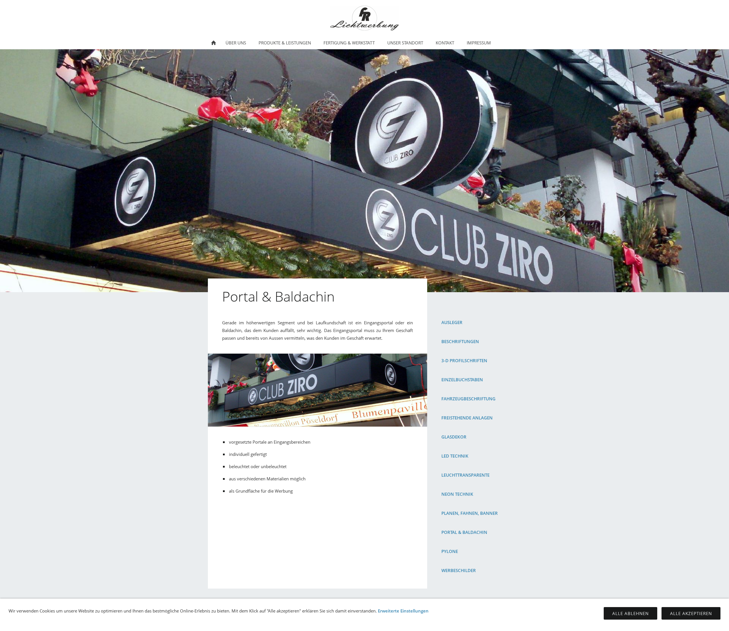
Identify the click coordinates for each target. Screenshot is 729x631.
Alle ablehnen (630, 613)
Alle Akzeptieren (691, 613)
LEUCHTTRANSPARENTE (465, 475)
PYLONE (449, 551)
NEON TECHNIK (457, 494)
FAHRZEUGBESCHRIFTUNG (468, 398)
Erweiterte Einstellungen (403, 611)
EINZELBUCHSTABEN (462, 379)
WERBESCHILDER (458, 570)
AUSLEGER (451, 322)
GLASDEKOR (453, 437)
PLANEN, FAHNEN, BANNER (469, 513)
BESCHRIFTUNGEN (460, 341)
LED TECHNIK (454, 456)
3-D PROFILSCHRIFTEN (464, 360)
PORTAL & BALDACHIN (464, 532)
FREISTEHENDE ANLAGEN (467, 418)
